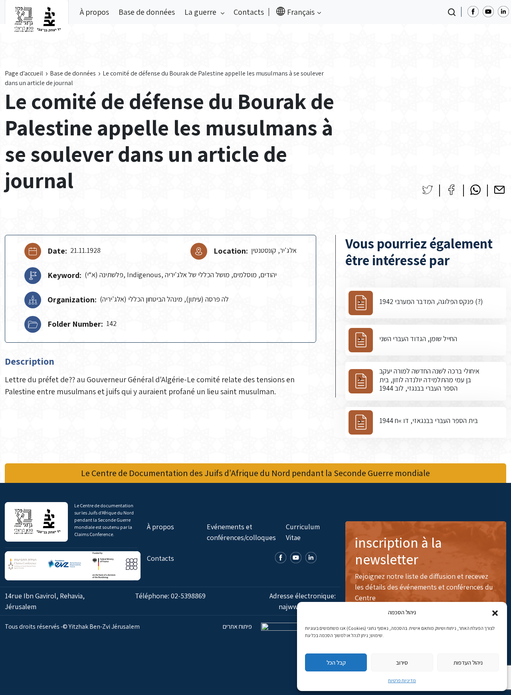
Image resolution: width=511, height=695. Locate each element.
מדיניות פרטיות (402, 680)
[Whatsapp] (475, 190)
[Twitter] (427, 190)
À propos (94, 12)
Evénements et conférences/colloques (241, 532)
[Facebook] (451, 190)
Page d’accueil (24, 73)
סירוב (402, 662)
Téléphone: (170, 595)
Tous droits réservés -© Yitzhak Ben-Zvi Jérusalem (72, 626)
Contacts (249, 12)
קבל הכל (336, 662)
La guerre (201, 12)
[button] (495, 612)
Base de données (147, 12)
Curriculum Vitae (303, 532)
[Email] (499, 190)
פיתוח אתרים (238, 626)
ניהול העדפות (468, 662)
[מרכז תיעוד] (37, 12)
